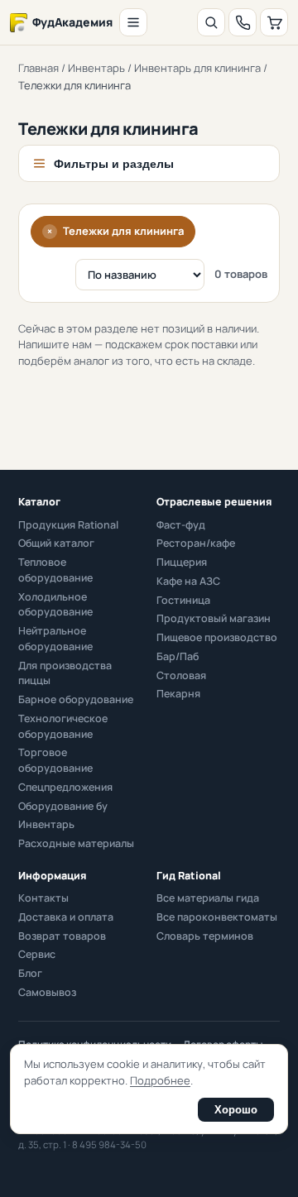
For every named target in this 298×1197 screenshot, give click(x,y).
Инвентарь (96, 67)
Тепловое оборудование (55, 570)
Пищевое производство (216, 637)
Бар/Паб (177, 656)
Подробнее (160, 1080)
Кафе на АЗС (188, 581)
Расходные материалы (76, 843)
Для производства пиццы (65, 673)
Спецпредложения (65, 787)
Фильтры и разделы (114, 163)
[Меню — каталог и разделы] (133, 22)
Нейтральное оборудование (55, 639)
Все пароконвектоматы (216, 917)
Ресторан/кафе (195, 543)
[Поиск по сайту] (211, 22)
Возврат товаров (62, 936)
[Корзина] (274, 22)
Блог (30, 973)
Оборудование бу (63, 806)
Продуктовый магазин (213, 618)
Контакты (43, 898)
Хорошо (235, 1110)
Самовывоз (47, 992)
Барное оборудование (75, 699)
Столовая (181, 675)
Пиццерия (181, 562)
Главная (38, 67)
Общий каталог (56, 543)
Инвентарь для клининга (197, 67)
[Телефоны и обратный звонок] (242, 22)
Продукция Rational (68, 525)
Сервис (36, 954)
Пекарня (178, 694)
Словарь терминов (204, 936)
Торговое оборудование (55, 760)
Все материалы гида (207, 898)
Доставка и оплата (65, 917)
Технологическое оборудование (63, 726)
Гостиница (183, 600)
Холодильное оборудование (55, 605)
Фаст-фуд (180, 525)
